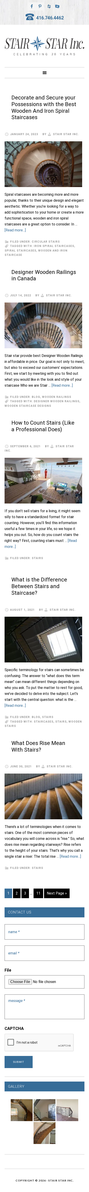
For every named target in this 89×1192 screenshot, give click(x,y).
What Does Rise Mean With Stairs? (38, 746)
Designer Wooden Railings (56, 401)
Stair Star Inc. (44, 46)
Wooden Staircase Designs (28, 405)
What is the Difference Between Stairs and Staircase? (39, 586)
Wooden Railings (56, 397)
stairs (37, 558)
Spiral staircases (20, 250)
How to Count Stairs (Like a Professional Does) (42, 426)
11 (38, 893)
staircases (43, 721)
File (8, 970)
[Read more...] (15, 230)
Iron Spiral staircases (54, 246)
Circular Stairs (46, 241)
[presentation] (39, 1043)
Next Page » (57, 893)
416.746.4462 (50, 18)
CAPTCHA (14, 1028)
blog (36, 397)
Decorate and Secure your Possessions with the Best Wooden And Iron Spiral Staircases (43, 107)
